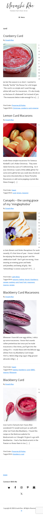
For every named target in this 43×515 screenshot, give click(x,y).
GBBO (32, 370)
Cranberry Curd (13, 36)
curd (30, 108)
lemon (19, 193)
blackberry (34, 279)
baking (21, 279)
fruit (25, 282)
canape (5, 282)
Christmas (16, 108)
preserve (35, 108)
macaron (25, 193)
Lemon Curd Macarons (17, 116)
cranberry (24, 108)
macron (6, 285)
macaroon (31, 282)
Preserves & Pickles (19, 105)
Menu (23, 17)
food (21, 282)
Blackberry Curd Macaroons (21, 292)
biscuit (27, 279)
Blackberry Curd (13, 380)
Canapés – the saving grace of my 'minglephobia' (20, 202)
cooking (12, 282)
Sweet (14, 190)
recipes (12, 285)
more (5, 475)
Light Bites (16, 277)
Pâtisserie (12, 372)
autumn (15, 279)
